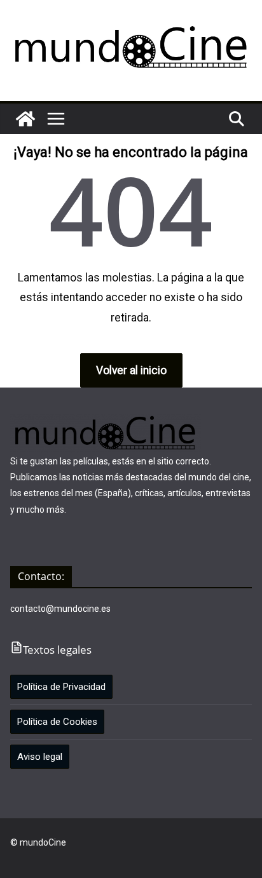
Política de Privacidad (61, 686)
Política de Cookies (57, 721)
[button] (56, 119)
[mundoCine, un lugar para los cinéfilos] (25, 119)
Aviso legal (39, 756)
